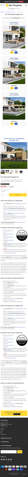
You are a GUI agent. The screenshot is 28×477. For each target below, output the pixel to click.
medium (5, 219)
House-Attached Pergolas (10, 11)
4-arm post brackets (8, 240)
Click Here (5, 425)
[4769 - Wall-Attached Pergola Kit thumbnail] (16, 172)
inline (24, 213)
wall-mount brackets (8, 233)
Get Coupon (21, 1)
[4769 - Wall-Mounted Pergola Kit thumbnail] (7, 172)
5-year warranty (12, 300)
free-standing (18, 203)
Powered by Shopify (14, 474)
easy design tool (21, 222)
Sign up (19, 451)
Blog (1, 432)
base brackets (7, 230)
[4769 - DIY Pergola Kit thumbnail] (21, 172)
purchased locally (12, 252)
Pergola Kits (3, 11)
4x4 (12, 52)
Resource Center (3, 434)
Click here (10, 258)
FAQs (1, 431)
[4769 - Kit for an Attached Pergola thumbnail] (12, 172)
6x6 (16, 52)
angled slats (11, 214)
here (20, 274)
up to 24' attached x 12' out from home (13, 210)
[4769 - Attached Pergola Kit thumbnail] (3, 172)
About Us (2, 429)
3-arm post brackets (8, 237)
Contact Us (2, 428)
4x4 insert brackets (9, 243)
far (23, 218)
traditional (5, 214)
